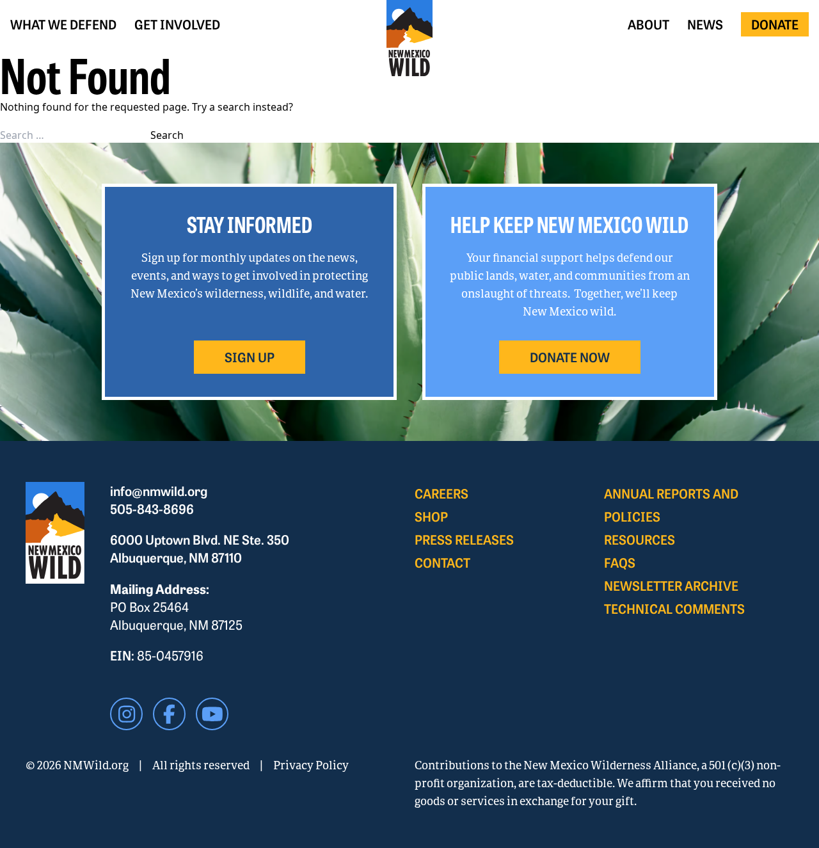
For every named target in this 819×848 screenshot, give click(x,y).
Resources (639, 539)
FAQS (619, 562)
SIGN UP (249, 356)
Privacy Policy (311, 764)
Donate (775, 24)
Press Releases (464, 539)
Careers (441, 493)
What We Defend (63, 24)
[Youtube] (212, 714)
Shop (431, 516)
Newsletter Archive (671, 585)
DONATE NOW (570, 356)
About (648, 24)
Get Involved (177, 24)
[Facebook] (169, 714)
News (705, 24)
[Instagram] (126, 714)
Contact (442, 562)
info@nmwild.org (158, 490)
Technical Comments (674, 608)
